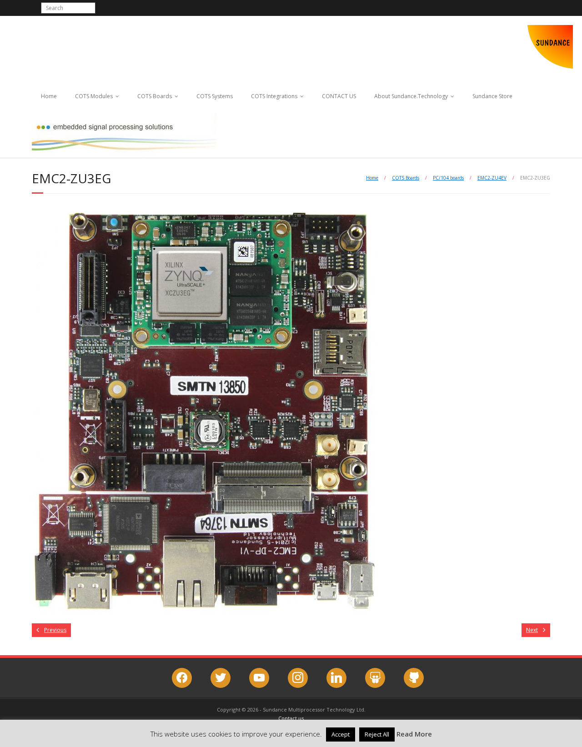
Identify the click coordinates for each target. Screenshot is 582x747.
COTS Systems (214, 96)
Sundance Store (492, 96)
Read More (414, 733)
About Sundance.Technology (411, 96)
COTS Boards (154, 96)
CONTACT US (339, 96)
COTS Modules (94, 96)
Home (49, 96)
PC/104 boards (448, 178)
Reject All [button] (377, 734)
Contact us (291, 718)
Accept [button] (340, 734)
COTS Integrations (274, 96)
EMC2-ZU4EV (492, 178)
